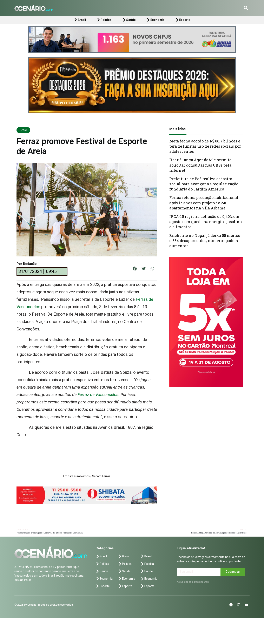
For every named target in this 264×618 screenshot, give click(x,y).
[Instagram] (238, 574)
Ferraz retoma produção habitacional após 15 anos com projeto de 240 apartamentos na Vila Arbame (203, 202)
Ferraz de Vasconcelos (98, 394)
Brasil (82, 19)
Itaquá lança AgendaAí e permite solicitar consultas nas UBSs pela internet (200, 165)
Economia (157, 19)
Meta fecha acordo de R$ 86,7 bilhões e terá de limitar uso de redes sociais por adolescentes (205, 146)
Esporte (184, 19)
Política (106, 19)
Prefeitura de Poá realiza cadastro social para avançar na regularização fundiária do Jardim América (203, 184)
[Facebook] (231, 574)
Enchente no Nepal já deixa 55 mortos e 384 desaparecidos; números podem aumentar (204, 240)
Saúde (131, 19)
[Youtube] (246, 574)
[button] (246, 8)
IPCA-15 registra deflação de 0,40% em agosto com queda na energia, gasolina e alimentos (205, 221)
